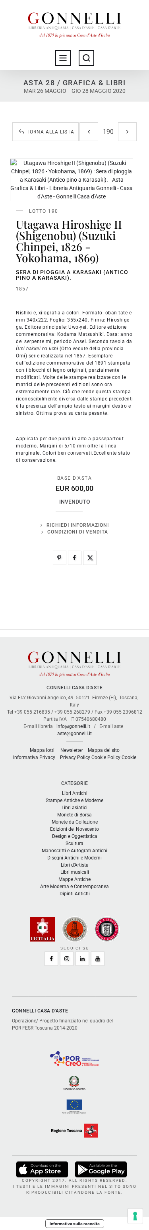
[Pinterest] (59, 558)
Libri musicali (74, 872)
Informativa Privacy (34, 757)
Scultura (74, 843)
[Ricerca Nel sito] (86, 58)
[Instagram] (67, 958)
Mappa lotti (42, 750)
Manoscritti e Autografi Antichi (74, 850)
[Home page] (74, 23)
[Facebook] (74, 558)
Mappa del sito (104, 750)
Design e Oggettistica (74, 836)
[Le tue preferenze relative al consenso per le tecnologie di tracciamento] (135, 1216)
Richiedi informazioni (77, 525)
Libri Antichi (74, 793)
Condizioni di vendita (77, 532)
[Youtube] (97, 958)
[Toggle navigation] (63, 58)
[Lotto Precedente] (88, 131)
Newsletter (71, 750)
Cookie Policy (105, 757)
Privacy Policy (75, 757)
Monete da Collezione (75, 822)
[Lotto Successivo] (127, 131)
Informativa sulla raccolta (75, 1223)
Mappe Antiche (74, 879)
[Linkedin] (82, 958)
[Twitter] (90, 558)
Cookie (129, 757)
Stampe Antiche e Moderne (74, 800)
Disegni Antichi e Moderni (74, 858)
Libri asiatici (74, 807)
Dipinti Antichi (75, 894)
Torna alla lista (50, 132)
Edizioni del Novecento (74, 829)
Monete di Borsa (74, 815)
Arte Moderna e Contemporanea (74, 886)
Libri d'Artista (75, 865)
